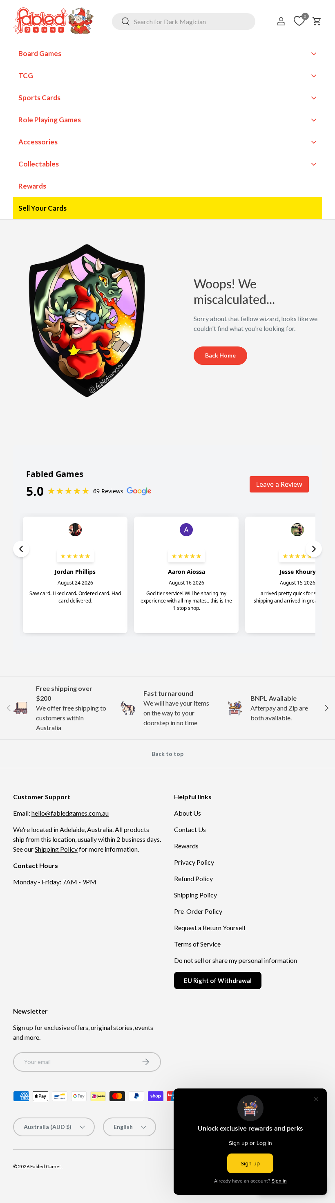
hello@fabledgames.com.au (70, 813)
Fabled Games (46, 1166)
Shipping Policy (56, 849)
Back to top (167, 753)
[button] (317, 21)
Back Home (220, 355)
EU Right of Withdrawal (218, 980)
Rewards (186, 846)
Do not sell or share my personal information (235, 960)
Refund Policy (193, 878)
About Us (187, 813)
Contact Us (190, 829)
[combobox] (183, 21)
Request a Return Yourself (210, 927)
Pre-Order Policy (198, 911)
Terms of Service (197, 944)
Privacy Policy (194, 862)
